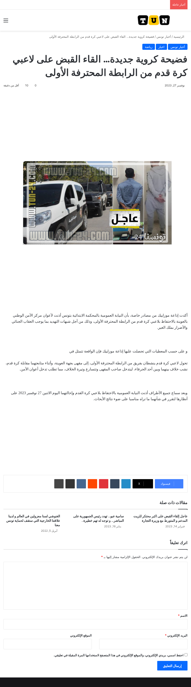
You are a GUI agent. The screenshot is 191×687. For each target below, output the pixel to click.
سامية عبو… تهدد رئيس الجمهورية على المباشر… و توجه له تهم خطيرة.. (98, 518)
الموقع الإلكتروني (81, 635)
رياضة (148, 47)
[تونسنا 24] (154, 20)
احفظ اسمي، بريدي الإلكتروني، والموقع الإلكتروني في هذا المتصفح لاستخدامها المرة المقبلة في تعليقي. (119, 655)
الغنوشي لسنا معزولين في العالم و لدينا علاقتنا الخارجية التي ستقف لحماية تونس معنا (33, 520)
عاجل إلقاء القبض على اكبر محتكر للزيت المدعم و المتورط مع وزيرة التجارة (160, 518)
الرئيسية (179, 36)
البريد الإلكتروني (176, 635)
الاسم (183, 615)
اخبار (161, 47)
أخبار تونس (164, 36)
